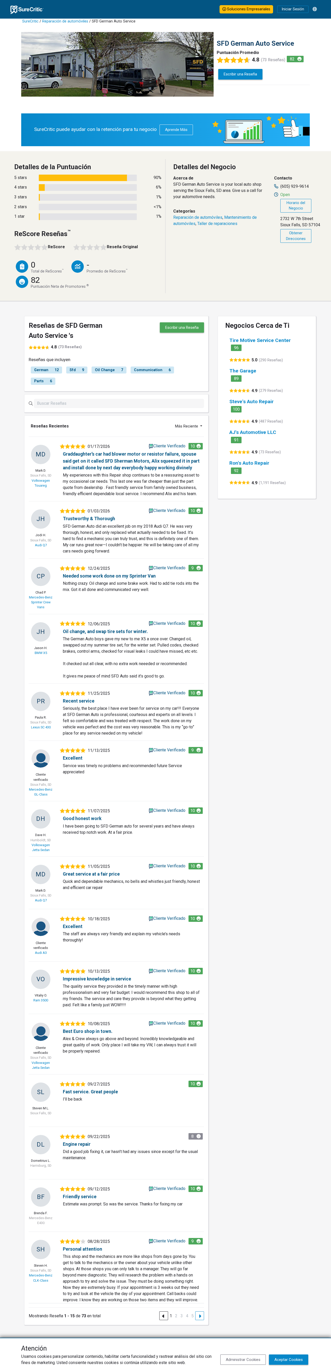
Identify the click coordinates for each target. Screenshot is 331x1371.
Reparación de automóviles (65, 21)
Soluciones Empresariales (248, 9)
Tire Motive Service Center (260, 340)
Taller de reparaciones (217, 223)
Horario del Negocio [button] (296, 206)
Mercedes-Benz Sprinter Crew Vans (40, 602)
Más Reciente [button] (187, 426)
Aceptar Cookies (288, 1359)
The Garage (242, 371)
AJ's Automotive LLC (252, 432)
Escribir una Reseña (240, 74)
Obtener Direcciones (296, 236)
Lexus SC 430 (41, 727)
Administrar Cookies (243, 1359)
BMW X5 (41, 653)
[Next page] (199, 1315)
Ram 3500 (40, 1000)
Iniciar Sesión (293, 9)
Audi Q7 (41, 545)
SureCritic (30, 21)
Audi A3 (41, 953)
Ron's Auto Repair (249, 463)
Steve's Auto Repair (251, 401)
